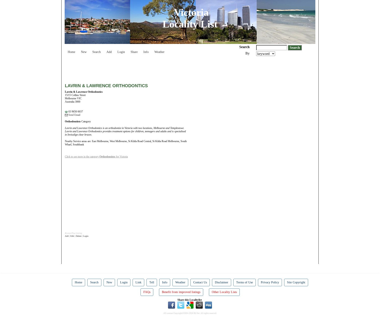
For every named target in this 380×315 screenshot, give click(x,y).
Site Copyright (296, 282)
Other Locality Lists (224, 292)
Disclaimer (221, 282)
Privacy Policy (270, 282)
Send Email (74, 114)
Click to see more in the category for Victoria (96, 156)
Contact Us (200, 282)
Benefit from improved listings (181, 292)
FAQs (146, 292)
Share (134, 52)
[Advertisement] (145, 68)
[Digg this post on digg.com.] (208, 304)
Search (96, 52)
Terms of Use (244, 282)
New (84, 52)
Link (138, 282)
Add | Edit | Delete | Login (76, 236)
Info (146, 52)
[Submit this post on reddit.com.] (199, 304)
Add (109, 52)
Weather (159, 52)
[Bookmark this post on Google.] (190, 304)
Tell (151, 282)
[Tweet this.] (180, 304)
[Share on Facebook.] (171, 304)
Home (71, 52)
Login (121, 52)
